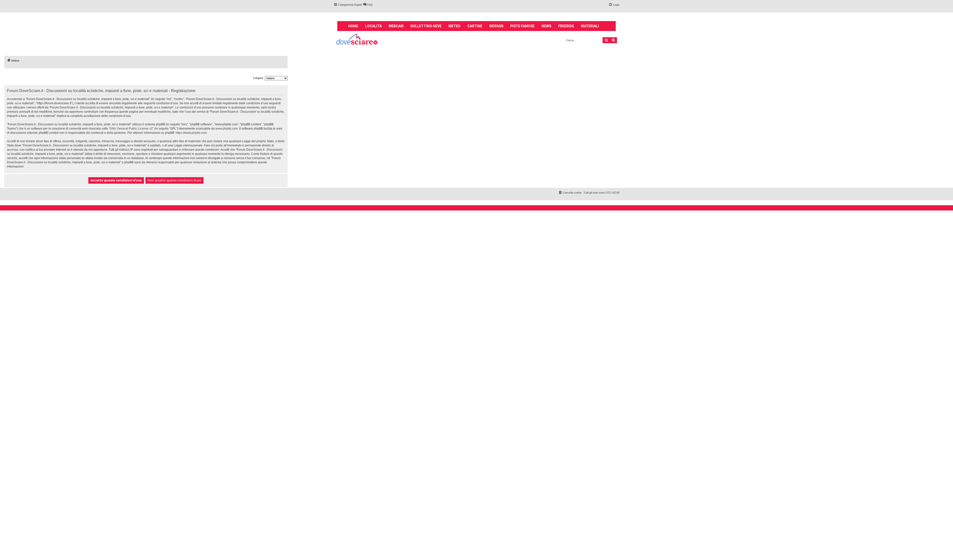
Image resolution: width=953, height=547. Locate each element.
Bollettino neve (426, 26)
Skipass (496, 26)
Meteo (454, 26)
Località (373, 26)
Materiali (590, 26)
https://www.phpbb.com (191, 133)
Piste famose (522, 26)
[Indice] (357, 40)
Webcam (396, 26)
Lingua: (258, 77)
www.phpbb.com (226, 128)
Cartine (474, 26)
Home (353, 26)
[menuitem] (368, 5)
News (546, 26)
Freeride (566, 26)
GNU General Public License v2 (131, 128)
